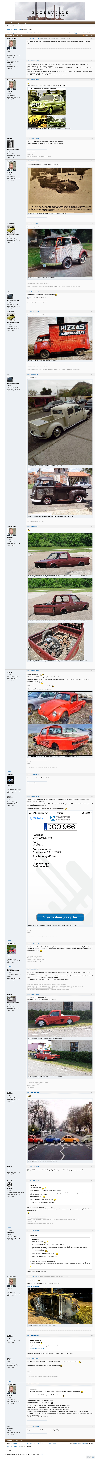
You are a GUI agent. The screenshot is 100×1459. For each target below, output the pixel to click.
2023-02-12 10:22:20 (33, 311)
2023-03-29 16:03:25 (33, 1384)
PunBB (41, 1454)
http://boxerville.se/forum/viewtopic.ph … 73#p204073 (40, 987)
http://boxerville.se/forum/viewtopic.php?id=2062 (38, 986)
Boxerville (9, 29)
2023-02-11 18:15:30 (33, 291)
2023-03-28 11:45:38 (33, 1276)
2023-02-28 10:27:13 (33, 943)
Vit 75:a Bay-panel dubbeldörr (69, 286)
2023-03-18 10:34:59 (33, 1230)
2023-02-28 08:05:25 (33, 774)
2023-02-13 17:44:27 (33, 374)
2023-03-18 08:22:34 (33, 1180)
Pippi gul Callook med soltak (49, 286)
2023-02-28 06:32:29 (33, 671)
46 (50, 33)
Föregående (14, 33)
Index (8, 23)
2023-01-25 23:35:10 (33, 80)
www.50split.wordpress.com (39, 1217)
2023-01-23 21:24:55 (33, 61)
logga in (76, 33)
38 (31, 33)
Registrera (19, 23)
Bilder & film (17, 29)
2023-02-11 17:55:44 (33, 223)
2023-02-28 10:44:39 (33, 969)
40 (38, 33)
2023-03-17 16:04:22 (33, 1092)
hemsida (9, 771)
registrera (84, 33)
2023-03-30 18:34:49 (33, 1426)
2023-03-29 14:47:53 (33, 1335)
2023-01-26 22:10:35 (33, 161)
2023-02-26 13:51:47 (33, 526)
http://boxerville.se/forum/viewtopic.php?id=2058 (38, 989)
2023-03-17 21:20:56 (33, 1166)
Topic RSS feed (89, 35)
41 (42, 33)
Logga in (26, 23)
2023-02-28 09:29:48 (33, 796)
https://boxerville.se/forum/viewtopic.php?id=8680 (39, 156)
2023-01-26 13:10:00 (33, 138)
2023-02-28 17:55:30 (33, 994)
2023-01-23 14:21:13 (33, 38)
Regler (13, 23)
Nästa (54, 33)
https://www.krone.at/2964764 (35, 1286)
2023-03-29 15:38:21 (33, 1358)
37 (27, 33)
